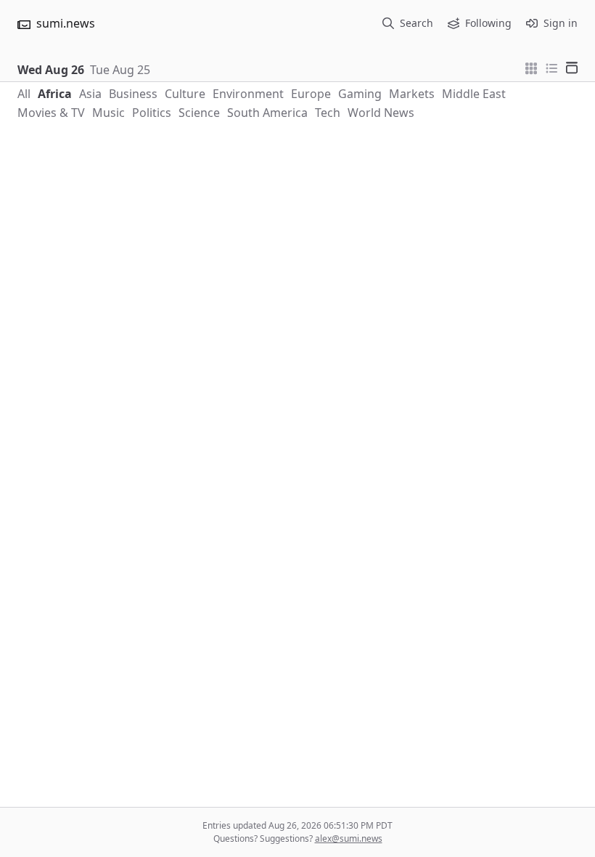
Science (199, 113)
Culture (185, 94)
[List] (551, 67)
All (23, 94)
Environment (248, 94)
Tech (327, 113)
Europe (311, 94)
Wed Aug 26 (50, 70)
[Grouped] (531, 67)
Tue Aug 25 (120, 70)
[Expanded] (572, 67)
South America (267, 113)
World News (381, 113)
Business (133, 94)
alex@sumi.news (348, 838)
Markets (412, 94)
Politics (151, 113)
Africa (55, 94)
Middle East (474, 94)
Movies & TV (51, 113)
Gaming (360, 94)
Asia (90, 94)
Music (108, 113)
